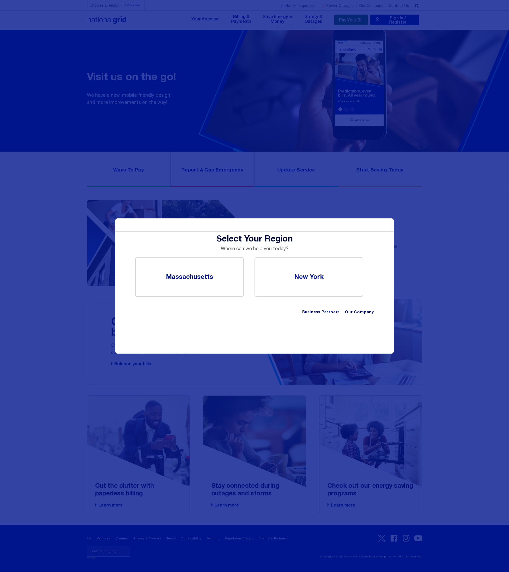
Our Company (359, 312)
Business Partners (321, 312)
